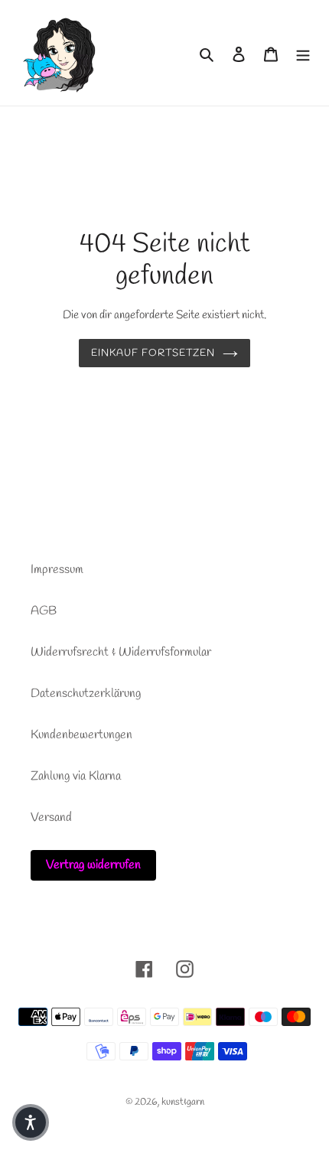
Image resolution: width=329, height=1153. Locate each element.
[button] (30, 1122)
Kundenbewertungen (81, 735)
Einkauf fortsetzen (153, 353)
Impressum (57, 570)
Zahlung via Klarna (76, 776)
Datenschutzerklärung (86, 694)
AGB (44, 611)
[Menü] (303, 53)
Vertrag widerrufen (93, 865)
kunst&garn (182, 1102)
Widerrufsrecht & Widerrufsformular (121, 652)
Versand (51, 817)
